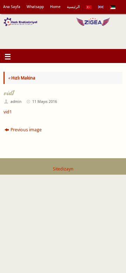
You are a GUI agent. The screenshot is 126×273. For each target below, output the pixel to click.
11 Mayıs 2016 (44, 101)
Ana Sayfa (11, 6)
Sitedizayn (63, 169)
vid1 (8, 112)
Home (55, 6)
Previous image (26, 130)
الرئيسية (73, 6)
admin (15, 101)
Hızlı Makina (21, 78)
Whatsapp (35, 6)
